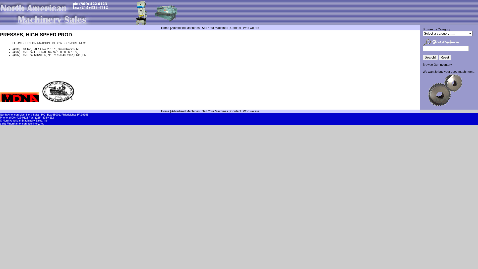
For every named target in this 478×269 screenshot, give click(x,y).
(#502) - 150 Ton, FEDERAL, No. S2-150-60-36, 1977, (45, 52)
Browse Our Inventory (437, 65)
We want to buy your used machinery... (449, 71)
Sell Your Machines (215, 28)
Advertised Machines (185, 28)
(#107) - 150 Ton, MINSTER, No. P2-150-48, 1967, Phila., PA (49, 55)
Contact (235, 28)
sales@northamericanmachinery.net (22, 123)
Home (165, 28)
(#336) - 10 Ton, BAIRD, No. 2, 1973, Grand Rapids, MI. (46, 49)
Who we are (251, 28)
